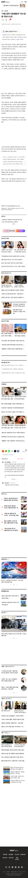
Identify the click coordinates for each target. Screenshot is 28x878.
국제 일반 (6, 11)
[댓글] (9, 19)
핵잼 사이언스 (17, 858)
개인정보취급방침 (14, 871)
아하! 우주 (5, 858)
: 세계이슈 (4, 733)
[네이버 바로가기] (19, 867)
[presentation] (11, 585)
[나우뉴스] (5, 2)
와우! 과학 (11, 858)
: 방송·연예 (5, 698)
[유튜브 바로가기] (12, 867)
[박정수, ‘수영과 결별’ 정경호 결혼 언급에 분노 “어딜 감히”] (24, 688)
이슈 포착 (3, 612)
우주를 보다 (23, 854)
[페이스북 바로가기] (6, 867)
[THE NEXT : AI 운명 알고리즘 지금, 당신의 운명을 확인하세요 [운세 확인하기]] (14, 231)
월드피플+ (11, 854)
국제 (2, 11)
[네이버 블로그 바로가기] (22, 867)
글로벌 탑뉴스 (4, 559)
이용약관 (8, 871)
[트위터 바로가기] (9, 867)
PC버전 (23, 871)
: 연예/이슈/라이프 (7, 666)
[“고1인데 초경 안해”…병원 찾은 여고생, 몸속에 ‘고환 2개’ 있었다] (24, 672)
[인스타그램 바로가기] (15, 867)
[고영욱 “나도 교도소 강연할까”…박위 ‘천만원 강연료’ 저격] (24, 680)
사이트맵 (19, 871)
